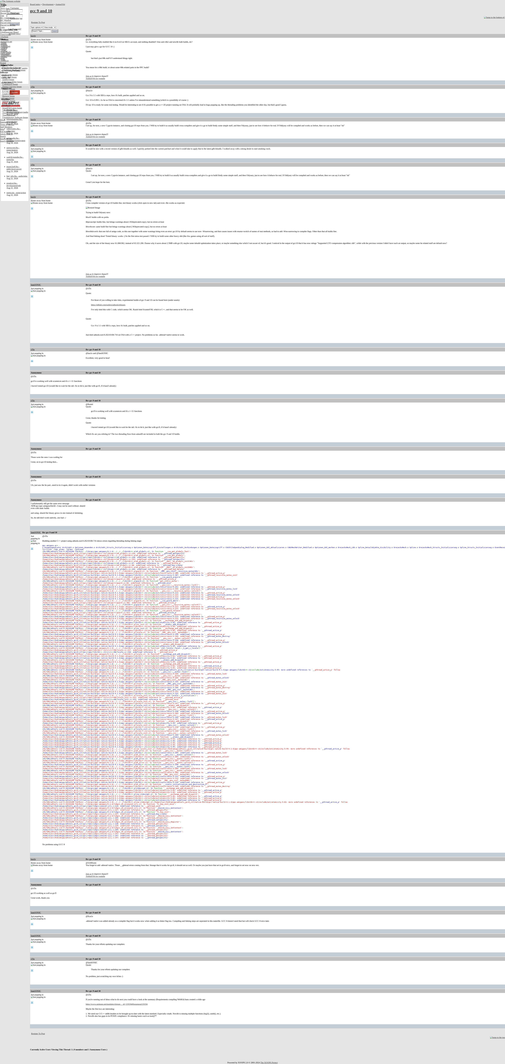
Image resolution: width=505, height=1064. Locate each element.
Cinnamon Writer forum (12, 82)
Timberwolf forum (10, 110)
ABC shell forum (9, 77)
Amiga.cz (4, 60)
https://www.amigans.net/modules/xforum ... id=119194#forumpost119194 (117, 1004)
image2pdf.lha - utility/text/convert (13, 168)
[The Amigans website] (10, 1)
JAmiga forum (8, 98)
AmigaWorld (5, 56)
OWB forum (7, 103)
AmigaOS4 (60, 4)
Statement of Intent (8, 122)
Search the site (6, 139)
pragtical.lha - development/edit (13, 184)
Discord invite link (7, 25)
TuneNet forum (8, 115)
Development (48, 4)
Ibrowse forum (8, 96)
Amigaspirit (5, 46)
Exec (2, 58)
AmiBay (4, 51)
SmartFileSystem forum (12, 108)
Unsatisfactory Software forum (15, 117)
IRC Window (5, 20)
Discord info (5, 23)
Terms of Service (7, 124)
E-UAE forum (8, 91)
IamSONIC (36, 285)
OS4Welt (4, 37)
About (2, 120)
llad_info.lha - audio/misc (16, 176)
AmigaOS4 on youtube (95, 78)
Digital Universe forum (12, 87)
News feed (4, 8)
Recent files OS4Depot (10, 13)
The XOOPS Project (269, 1062)
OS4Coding (5, 53)
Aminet (3, 44)
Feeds (2, 6)
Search (3, 136)
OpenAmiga (5, 34)
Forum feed (5, 11)
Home (2, 4)
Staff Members (6, 127)
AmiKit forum (8, 79)
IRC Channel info (7, 18)
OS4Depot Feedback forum (13, 70)
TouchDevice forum (10, 113)
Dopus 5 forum (8, 89)
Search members (7, 141)
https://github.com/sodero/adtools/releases (108, 305)
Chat (2, 15)
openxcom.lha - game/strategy (12, 149)
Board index (35, 4)
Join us (89, 76)
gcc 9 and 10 (41, 10)
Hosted (3, 63)
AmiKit (3, 49)
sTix (33, 87)
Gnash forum (7, 94)
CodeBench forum (10, 84)
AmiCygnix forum (10, 75)
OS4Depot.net (6, 32)
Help (2, 129)
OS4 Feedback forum (11, 68)
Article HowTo (6, 134)
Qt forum (6, 105)
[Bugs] (15, 32)
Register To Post (38, 22)
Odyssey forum (8, 101)
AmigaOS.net (6, 42)
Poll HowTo (5, 132)
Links (2, 27)
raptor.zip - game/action (16, 193)
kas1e (33, 36)
